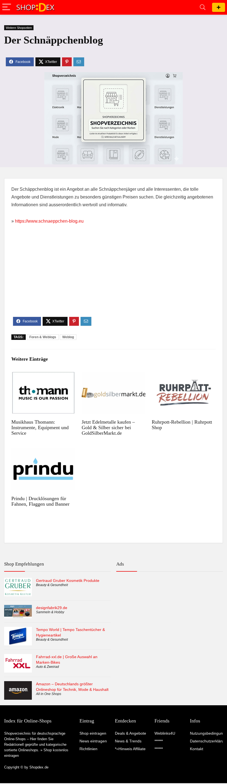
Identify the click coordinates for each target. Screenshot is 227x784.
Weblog (68, 337)
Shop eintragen (218, 7)
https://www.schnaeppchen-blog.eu (49, 221)
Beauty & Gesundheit (52, 585)
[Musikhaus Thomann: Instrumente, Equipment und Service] (43, 375)
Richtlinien (88, 749)
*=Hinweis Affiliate (130, 749)
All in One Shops (48, 694)
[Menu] (6, 7)
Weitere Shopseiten (19, 27)
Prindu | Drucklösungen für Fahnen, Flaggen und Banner (40, 501)
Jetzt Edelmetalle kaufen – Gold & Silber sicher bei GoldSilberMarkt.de (108, 427)
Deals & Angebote (130, 733)
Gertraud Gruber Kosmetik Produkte (67, 580)
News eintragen (93, 741)
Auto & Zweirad (47, 667)
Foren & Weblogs (42, 337)
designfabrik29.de (51, 607)
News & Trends (128, 741)
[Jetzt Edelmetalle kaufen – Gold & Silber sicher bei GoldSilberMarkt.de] (114, 375)
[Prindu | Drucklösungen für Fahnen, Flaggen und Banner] (43, 452)
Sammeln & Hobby (50, 612)
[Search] (202, 7)
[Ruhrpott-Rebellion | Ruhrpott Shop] (184, 375)
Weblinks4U (164, 733)
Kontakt (196, 749)
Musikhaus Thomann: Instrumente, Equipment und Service (40, 427)
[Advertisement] (113, 275)
